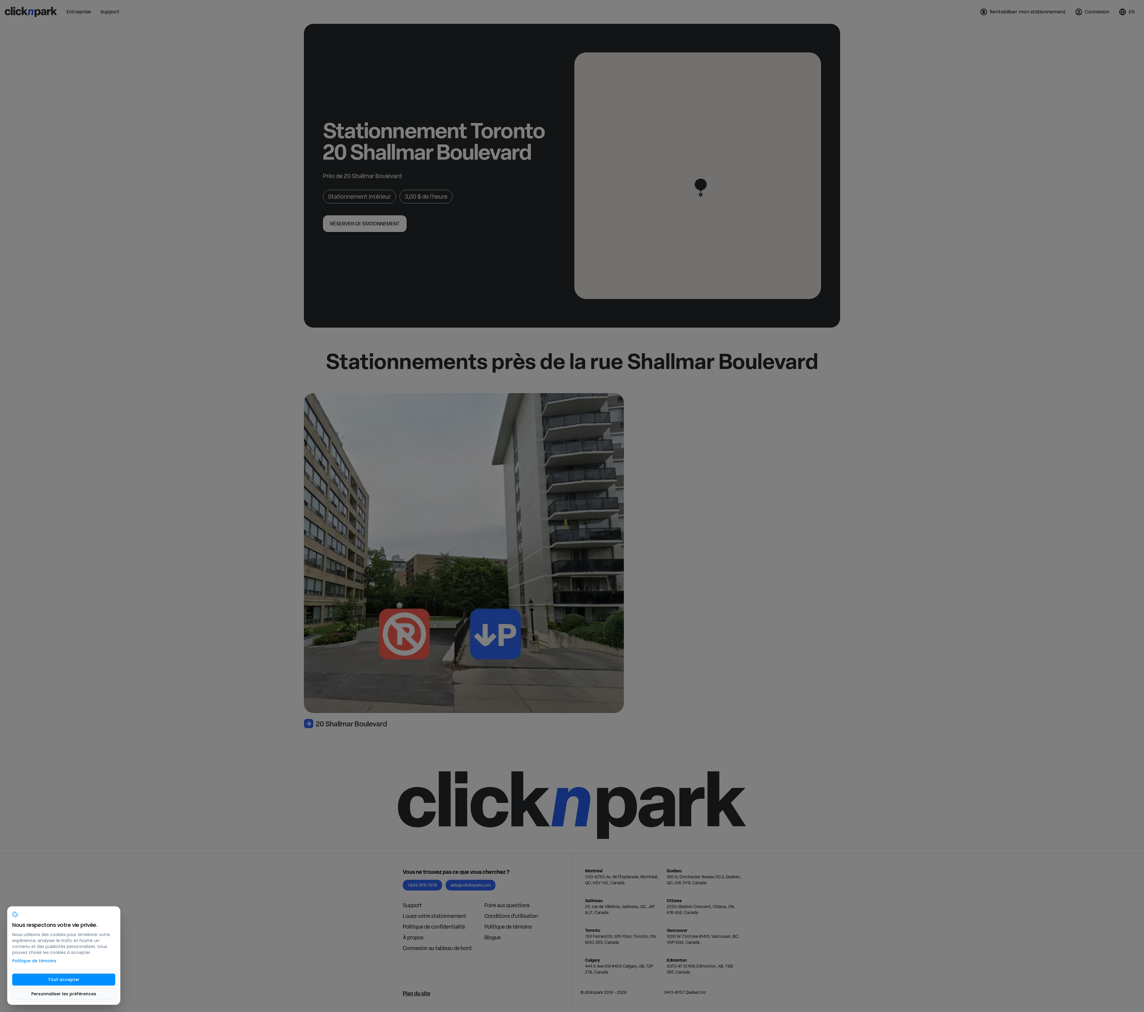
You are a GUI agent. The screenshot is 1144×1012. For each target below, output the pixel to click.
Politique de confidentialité (434, 926)
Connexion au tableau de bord (437, 948)
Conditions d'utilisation (511, 916)
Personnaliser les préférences (63, 994)
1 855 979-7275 (422, 885)
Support (412, 905)
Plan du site (416, 993)
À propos (413, 937)
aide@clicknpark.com (470, 885)
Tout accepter (64, 980)
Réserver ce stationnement (365, 223)
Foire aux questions (507, 905)
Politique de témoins (508, 926)
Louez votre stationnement (434, 916)
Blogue (492, 937)
